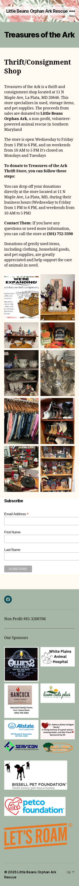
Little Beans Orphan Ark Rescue (37, 11)
